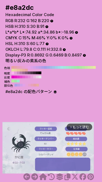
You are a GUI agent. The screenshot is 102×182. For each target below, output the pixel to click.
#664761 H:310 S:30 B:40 (29, 72)
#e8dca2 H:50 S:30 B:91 (12, 70)
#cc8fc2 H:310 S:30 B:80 (18, 72)
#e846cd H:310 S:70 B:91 (21, 77)
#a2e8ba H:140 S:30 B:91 (72, 67)
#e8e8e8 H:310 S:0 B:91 (40, 77)
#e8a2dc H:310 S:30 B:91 (26, 67)
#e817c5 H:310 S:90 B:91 (15, 77)
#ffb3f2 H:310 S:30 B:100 (12, 72)
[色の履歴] (51, 177)
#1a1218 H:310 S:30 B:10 (37, 72)
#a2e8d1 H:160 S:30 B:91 (67, 67)
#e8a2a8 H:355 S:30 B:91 (34, 85)
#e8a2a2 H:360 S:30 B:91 (12, 67)
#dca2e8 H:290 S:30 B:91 (31, 67)
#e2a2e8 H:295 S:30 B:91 (24, 85)
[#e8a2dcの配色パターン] (59, 177)
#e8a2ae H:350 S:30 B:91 (15, 67)
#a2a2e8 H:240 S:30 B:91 (45, 67)
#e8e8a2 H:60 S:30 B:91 (94, 67)
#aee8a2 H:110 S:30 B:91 (80, 67)
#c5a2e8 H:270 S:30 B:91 (37, 67)
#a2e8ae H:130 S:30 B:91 (75, 67)
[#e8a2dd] (34, 177)
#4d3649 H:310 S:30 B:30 (31, 72)
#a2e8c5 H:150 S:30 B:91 (70, 67)
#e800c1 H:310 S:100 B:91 (12, 77)
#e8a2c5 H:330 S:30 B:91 (21, 67)
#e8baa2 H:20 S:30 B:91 (21, 70)
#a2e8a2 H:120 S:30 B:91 (78, 67)
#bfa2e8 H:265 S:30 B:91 (18, 85)
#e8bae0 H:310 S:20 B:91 (34, 77)
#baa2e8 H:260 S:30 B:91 (40, 67)
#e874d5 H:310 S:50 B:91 (26, 77)
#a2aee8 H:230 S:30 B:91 (48, 67)
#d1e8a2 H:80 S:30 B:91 (89, 67)
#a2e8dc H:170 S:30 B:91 (64, 67)
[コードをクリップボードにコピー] (67, 177)
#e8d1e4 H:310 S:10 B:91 (37, 77)
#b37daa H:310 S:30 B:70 (21, 72)
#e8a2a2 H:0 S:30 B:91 (26, 70)
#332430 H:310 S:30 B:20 (34, 72)
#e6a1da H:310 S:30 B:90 (15, 72)
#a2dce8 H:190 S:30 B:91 (59, 67)
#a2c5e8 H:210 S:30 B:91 (53, 67)
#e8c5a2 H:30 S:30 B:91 (18, 70)
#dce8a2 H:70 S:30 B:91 (91, 67)
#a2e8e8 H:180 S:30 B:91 (61, 67)
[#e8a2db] (26, 177)
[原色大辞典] (43, 177)
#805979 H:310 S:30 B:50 (26, 72)
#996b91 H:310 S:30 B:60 (23, 72)
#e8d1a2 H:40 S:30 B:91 (15, 70)
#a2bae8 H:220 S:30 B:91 (51, 67)
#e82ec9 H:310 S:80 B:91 (18, 77)
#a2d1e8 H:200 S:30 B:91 (56, 67)
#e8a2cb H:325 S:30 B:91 (29, 85)
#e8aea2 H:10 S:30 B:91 (23, 70)
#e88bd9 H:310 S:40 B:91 (29, 77)
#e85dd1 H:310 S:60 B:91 (23, 77)
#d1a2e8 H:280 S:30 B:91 (34, 67)
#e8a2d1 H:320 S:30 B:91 (23, 67)
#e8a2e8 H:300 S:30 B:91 (29, 67)
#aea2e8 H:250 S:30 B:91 (42, 67)
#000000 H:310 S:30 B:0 (40, 72)
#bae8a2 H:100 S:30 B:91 (83, 67)
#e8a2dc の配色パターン (29, 91)
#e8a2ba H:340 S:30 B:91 (18, 67)
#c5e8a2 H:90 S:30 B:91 (86, 67)
